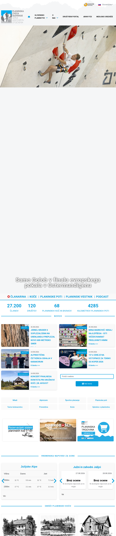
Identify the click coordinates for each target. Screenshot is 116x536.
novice (58, 316)
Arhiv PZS (87, 17)
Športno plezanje (72, 400)
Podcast (102, 296)
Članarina (18, 296)
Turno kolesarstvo (15, 407)
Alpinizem (44, 400)
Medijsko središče (104, 17)
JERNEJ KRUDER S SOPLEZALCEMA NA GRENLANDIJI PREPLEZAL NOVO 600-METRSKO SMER (43, 337)
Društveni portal (71, 17)
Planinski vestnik (79, 296)
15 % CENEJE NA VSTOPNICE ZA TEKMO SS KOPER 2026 (100, 358)
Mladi (15, 400)
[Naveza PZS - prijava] (89, 4)
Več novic (88, 384)
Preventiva (43, 407)
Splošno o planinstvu (101, 407)
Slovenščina (107, 5)
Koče (33, 296)
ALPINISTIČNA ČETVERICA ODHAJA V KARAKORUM (41, 358)
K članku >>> (93, 344)
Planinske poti (51, 296)
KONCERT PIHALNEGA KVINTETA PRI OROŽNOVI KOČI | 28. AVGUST (43, 379)
